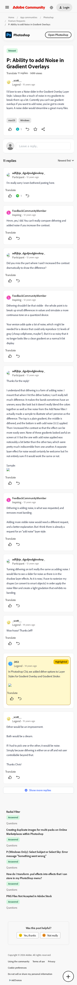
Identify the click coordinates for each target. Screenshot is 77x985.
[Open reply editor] (38, 146)
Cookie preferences (17, 967)
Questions (11, 823)
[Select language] (51, 7)
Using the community (18, 961)
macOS (11, 120)
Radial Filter (13, 811)
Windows (24, 120)
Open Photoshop (58, 34)
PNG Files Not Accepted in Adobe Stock (29, 896)
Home (11, 17)
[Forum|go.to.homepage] (29, 7)
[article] (38, 185)
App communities (28, 17)
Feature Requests (16, 20)
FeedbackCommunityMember (29, 210)
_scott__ (17, 80)
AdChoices (16, 980)
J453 (16, 661)
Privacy (51, 961)
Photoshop (48, 17)
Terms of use (39, 961)
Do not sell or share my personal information (30, 973)
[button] (7, 8)
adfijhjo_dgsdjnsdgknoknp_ (28, 173)
